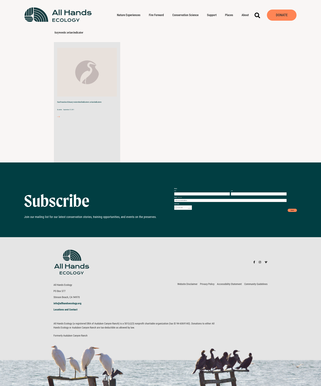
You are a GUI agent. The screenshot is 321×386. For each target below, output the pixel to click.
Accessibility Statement (229, 284)
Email (178, 197)
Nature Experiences (128, 15)
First (175, 190)
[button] (257, 15)
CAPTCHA (176, 204)
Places (229, 15)
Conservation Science (185, 15)
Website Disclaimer (187, 284)
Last (232, 190)
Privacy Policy (207, 284)
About (245, 15)
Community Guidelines (256, 284)
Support (212, 15)
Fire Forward (156, 15)
